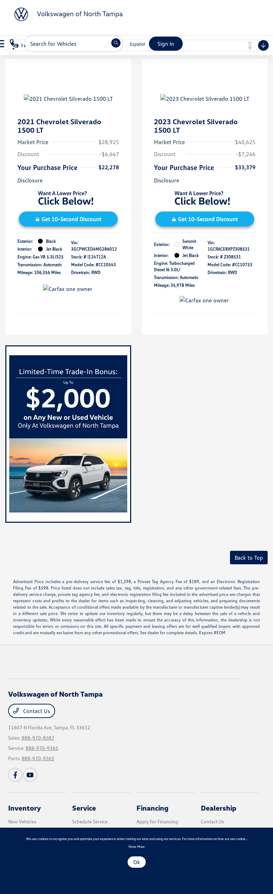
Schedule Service (90, 821)
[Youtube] (30, 775)
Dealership (218, 807)
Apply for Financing (157, 821)
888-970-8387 (38, 738)
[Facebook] (15, 775)
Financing (152, 807)
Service (84, 807)
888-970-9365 (42, 748)
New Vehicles (22, 821)
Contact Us (36, 710)
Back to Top (249, 557)
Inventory (24, 807)
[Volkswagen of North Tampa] (64, 13)
